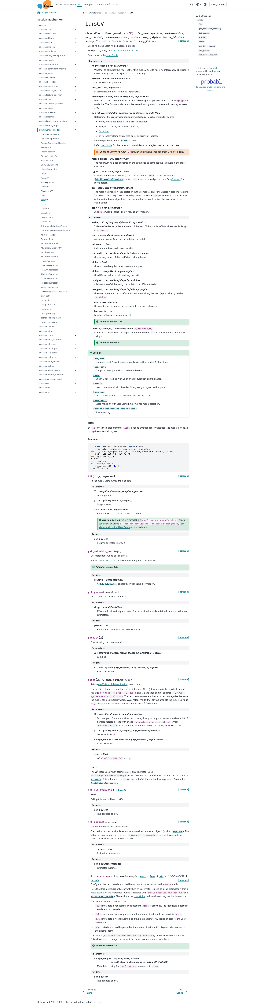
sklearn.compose (47, 47)
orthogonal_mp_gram (51, 317)
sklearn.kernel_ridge (48, 125)
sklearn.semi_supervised (50, 379)
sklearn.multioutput (48, 348)
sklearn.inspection (47, 112)
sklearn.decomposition (49, 64)
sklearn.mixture (46, 335)
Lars (43, 195)
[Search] (191, 4)
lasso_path (46, 309)
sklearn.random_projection (51, 374)
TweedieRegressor (49, 287)
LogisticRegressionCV (51, 138)
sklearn (42, 25)
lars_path (45, 300)
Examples (89, 4)
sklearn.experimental (49, 86)
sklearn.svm (44, 383)
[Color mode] (198, 4)
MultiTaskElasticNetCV (51, 248)
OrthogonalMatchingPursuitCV (55, 230)
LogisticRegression (50, 134)
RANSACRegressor (49, 269)
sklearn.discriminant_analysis (52, 68)
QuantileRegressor (49, 265)
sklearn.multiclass (47, 344)
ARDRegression (48, 234)
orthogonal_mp (48, 313)
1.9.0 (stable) (217, 4)
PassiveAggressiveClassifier (54, 143)
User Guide (70, 4)
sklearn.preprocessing (49, 370)
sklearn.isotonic (46, 116)
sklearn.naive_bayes (48, 352)
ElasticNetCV (47, 191)
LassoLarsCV (47, 217)
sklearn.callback (46, 38)
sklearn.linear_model (49, 130)
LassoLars (45, 213)
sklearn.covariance (47, 51)
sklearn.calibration (47, 33)
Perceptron (46, 147)
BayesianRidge (48, 239)
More (116, 4)
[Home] (83, 12)
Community (102, 4)
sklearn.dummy (46, 73)
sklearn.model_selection (50, 339)
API (79, 4)
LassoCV (45, 208)
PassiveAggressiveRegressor (54, 291)
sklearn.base (45, 29)
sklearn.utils (44, 392)
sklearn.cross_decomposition (52, 55)
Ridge (43, 173)
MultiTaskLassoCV (49, 256)
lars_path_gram (48, 304)
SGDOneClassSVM (49, 164)
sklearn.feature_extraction (51, 90)
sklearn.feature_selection (50, 95)
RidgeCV (45, 178)
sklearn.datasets (46, 60)
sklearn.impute (46, 108)
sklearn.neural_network (50, 361)
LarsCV (44, 200)
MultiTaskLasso (48, 252)
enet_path (45, 296)
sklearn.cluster (46, 42)
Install (59, 4)
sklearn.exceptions (47, 81)
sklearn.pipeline (46, 366)
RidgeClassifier (48, 151)
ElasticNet (45, 186)
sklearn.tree (44, 387)
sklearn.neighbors (47, 357)
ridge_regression (49, 322)
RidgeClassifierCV (49, 156)
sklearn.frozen (45, 99)
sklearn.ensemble (47, 77)
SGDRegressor (47, 182)
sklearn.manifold (47, 326)
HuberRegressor (48, 261)
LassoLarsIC (46, 221)
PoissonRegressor (49, 282)
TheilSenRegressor (49, 274)
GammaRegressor (49, 278)
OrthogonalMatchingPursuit (54, 226)
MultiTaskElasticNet (50, 243)
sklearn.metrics (46, 331)
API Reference (95, 13)
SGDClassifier (47, 160)
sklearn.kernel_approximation (53, 121)
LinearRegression (49, 169)
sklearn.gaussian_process (51, 103)
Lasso (43, 204)
